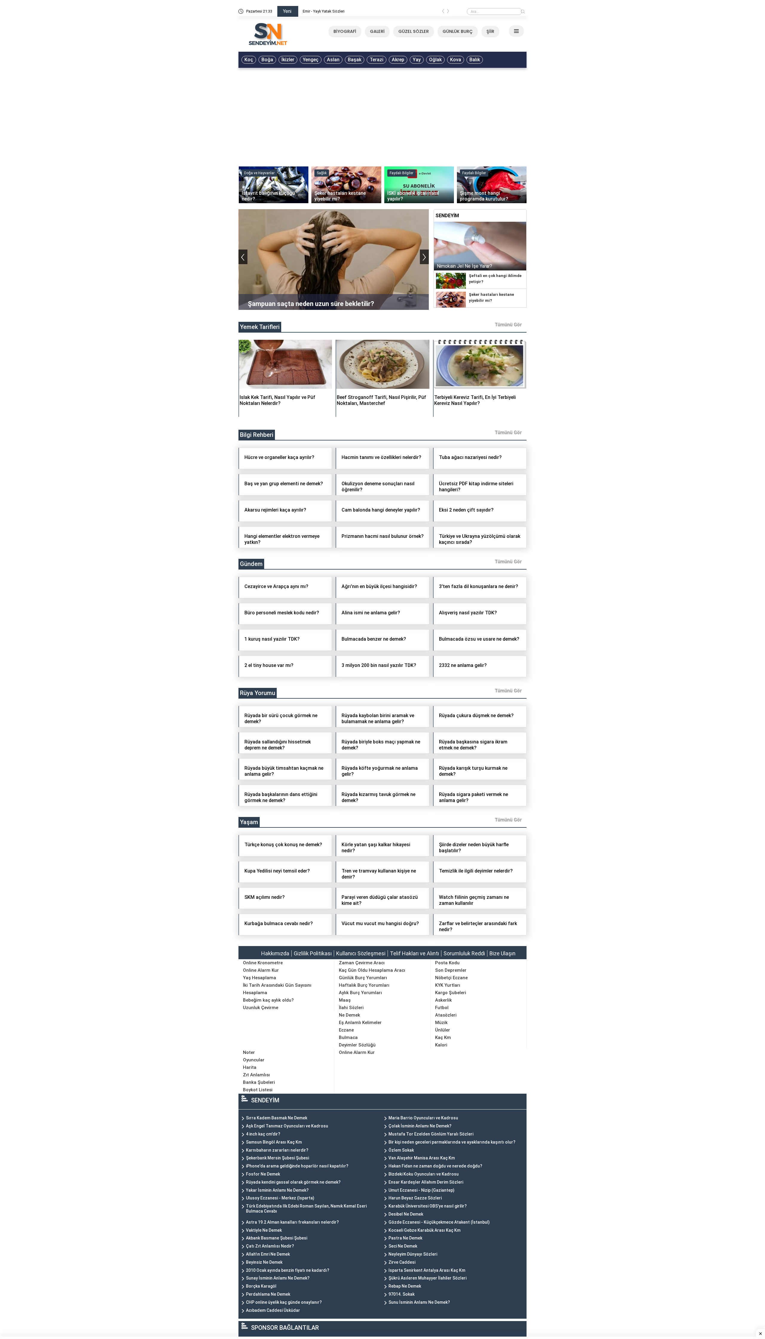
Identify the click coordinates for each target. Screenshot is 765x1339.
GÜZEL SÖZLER (413, 31)
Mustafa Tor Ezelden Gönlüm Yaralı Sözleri (430, 1134)
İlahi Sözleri (351, 1007)
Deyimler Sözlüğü (357, 1045)
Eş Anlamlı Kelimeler (360, 1022)
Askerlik (443, 1000)
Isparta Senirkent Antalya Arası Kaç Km (426, 1270)
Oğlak (435, 59)
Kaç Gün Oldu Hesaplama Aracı (372, 970)
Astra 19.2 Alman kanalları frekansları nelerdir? (292, 1222)
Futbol (442, 1007)
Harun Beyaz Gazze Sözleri (415, 1198)
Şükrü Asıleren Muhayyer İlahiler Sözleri (427, 1278)
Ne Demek (349, 1015)
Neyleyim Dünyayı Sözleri (412, 1254)
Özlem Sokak (401, 1150)
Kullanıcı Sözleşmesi (360, 953)
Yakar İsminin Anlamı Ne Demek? (277, 1190)
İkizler (287, 59)
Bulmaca (348, 1037)
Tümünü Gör (508, 325)
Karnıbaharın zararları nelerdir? (277, 1150)
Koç (248, 59)
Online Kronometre (263, 962)
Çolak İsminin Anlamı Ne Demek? (420, 1126)
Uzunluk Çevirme (260, 1007)
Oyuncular (253, 1060)
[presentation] (443, 12)
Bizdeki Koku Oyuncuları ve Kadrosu (423, 1174)
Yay (417, 59)
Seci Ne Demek (402, 1246)
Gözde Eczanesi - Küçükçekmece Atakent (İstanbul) (439, 1222)
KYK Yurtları (447, 985)
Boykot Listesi (258, 1089)
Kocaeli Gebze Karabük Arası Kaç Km (424, 1230)
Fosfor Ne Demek (263, 1174)
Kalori (441, 1045)
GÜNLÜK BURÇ (458, 31)
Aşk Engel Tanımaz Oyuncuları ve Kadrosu (287, 1126)
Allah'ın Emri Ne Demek (268, 1254)
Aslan (333, 59)
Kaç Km (443, 1037)
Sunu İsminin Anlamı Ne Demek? (419, 1302)
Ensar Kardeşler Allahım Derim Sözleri (425, 1182)
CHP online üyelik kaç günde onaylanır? (284, 1302)
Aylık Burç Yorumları (360, 992)
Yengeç (311, 59)
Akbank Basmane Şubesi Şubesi (276, 1238)
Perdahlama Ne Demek (268, 1294)
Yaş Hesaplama (259, 977)
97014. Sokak (401, 1294)
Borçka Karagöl (261, 1286)
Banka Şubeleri (259, 1082)
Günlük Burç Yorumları (363, 977)
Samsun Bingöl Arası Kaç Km (274, 1142)
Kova (455, 59)
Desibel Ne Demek (405, 1214)
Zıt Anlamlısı (256, 1075)
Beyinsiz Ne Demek (264, 1262)
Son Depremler (450, 970)
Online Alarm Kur (261, 970)
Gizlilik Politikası (313, 953)
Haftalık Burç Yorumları (364, 985)
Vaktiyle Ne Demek (264, 1230)
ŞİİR (490, 31)
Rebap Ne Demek (404, 1286)
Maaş (345, 1000)
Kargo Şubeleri (450, 992)
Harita (249, 1067)
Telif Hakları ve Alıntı (414, 953)
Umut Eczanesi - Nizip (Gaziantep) (421, 1190)
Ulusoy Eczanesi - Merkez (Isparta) (280, 1198)
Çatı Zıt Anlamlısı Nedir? (270, 1246)
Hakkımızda (275, 953)
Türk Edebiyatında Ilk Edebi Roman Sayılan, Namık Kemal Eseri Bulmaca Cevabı (306, 1208)
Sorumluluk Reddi (464, 953)
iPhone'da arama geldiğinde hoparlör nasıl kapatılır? (297, 1166)
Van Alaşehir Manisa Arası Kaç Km (421, 1158)
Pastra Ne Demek (405, 1238)
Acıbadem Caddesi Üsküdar (273, 1310)
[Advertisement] (382, 115)
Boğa (267, 59)
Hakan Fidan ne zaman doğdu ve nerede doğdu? (435, 1166)
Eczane (346, 1030)
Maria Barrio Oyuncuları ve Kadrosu (423, 1117)
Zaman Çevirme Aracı (362, 962)
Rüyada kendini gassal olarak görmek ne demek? (293, 1182)
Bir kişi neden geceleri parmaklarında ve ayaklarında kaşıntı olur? (451, 1142)
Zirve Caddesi (401, 1262)
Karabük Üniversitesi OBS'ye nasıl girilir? (427, 1206)
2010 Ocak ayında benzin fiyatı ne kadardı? (287, 1270)
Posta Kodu (447, 962)
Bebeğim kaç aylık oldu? (268, 1000)
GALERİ (377, 31)
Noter (249, 1052)
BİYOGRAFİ (344, 31)
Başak (354, 59)
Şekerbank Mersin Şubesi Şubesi (277, 1158)
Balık (474, 59)
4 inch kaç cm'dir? (263, 1134)
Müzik (441, 1022)
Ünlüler (442, 1030)
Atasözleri (446, 1015)
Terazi (376, 59)
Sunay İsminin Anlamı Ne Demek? (278, 1278)
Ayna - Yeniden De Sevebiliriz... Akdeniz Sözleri (343, 11)
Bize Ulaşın (502, 953)
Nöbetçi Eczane (451, 977)
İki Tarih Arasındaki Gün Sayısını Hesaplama (277, 989)
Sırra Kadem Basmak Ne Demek (276, 1117)
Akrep (398, 59)
